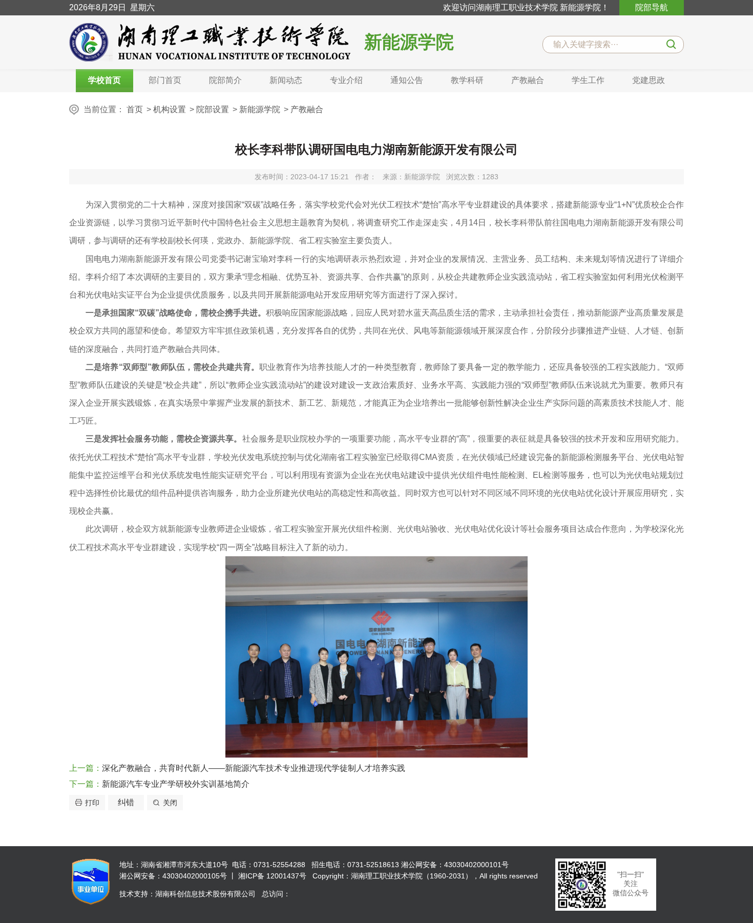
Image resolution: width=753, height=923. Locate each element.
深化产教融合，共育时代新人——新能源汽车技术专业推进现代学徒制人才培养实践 (253, 768)
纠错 (126, 802)
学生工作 (588, 80)
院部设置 (212, 109)
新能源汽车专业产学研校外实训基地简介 (175, 784)
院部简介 (225, 80)
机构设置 (169, 109)
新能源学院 (259, 109)
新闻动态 (285, 80)
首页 (135, 109)
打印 (92, 803)
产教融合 (527, 80)
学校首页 (104, 80)
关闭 (170, 803)
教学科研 (467, 80)
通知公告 (406, 80)
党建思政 (648, 80)
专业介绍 (346, 80)
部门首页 (165, 80)
